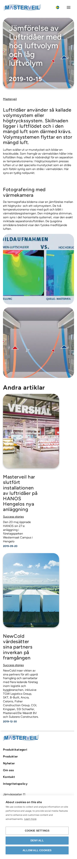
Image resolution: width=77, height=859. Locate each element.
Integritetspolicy (15, 783)
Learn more (30, 819)
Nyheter (9, 763)
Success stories (13, 516)
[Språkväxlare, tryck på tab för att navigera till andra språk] (59, 7)
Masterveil (10, 99)
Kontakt (9, 776)
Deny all (37, 840)
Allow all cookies (37, 850)
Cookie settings (37, 830)
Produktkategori (15, 749)
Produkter (10, 756)
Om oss (8, 770)
